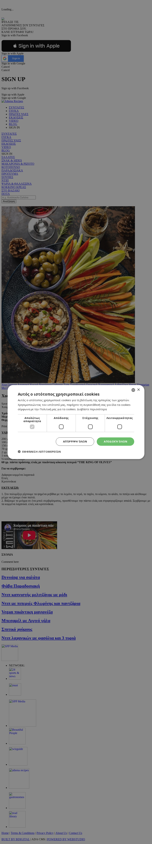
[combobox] (133, 390)
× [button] (138, 389)
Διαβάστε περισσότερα (92, 409)
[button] (39, 451)
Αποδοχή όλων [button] (115, 441)
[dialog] (76, 422)
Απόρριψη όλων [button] (75, 441)
